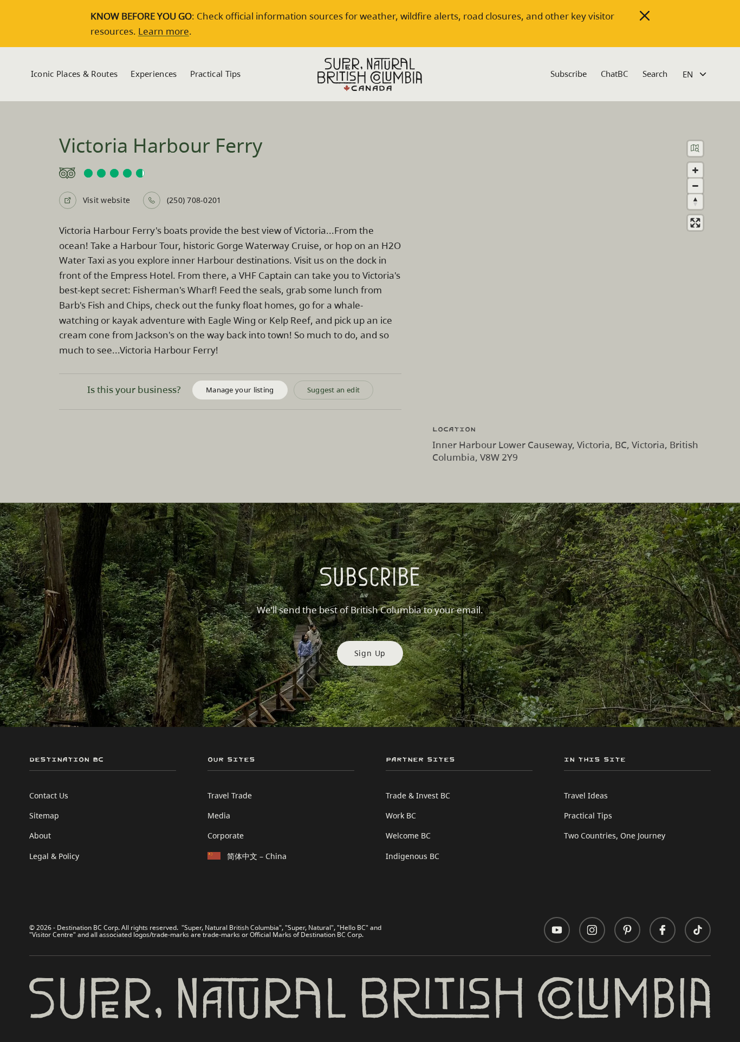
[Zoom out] (695, 186)
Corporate (225, 835)
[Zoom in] (695, 170)
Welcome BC (408, 835)
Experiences (154, 73)
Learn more (163, 31)
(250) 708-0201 (194, 200)
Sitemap (44, 815)
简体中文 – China (257, 856)
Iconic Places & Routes (74, 73)
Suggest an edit (333, 390)
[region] (572, 273)
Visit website (106, 200)
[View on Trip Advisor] (230, 173)
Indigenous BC (412, 856)
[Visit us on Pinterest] (627, 930)
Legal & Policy (54, 856)
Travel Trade (229, 795)
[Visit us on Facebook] (663, 930)
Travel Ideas (586, 795)
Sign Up (370, 653)
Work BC (401, 815)
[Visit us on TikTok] (698, 930)
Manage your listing (240, 390)
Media (218, 815)
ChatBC (614, 73)
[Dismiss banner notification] (645, 16)
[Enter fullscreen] (695, 223)
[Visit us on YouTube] (557, 930)
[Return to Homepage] (369, 74)
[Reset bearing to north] (695, 201)
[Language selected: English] (696, 74)
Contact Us (48, 795)
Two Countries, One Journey (614, 835)
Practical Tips (215, 73)
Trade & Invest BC (418, 795)
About (40, 835)
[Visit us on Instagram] (592, 930)
